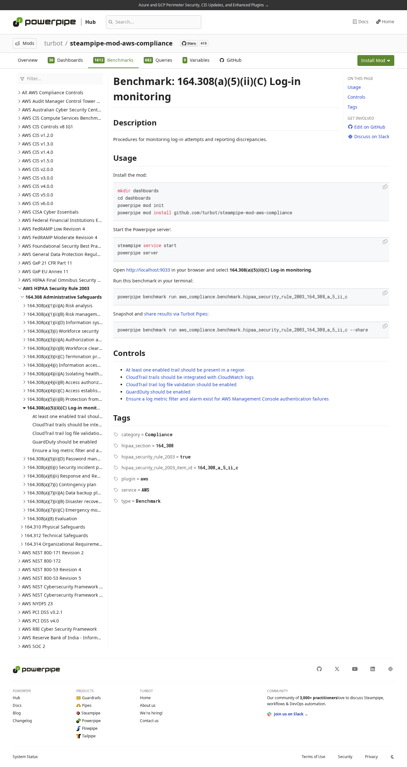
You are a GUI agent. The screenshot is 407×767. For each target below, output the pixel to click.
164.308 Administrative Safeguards (63, 297)
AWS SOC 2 (33, 646)
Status (25, 756)
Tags (352, 107)
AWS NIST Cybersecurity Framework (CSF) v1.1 (70, 587)
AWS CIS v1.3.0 (37, 144)
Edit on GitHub (369, 127)
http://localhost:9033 (148, 270)
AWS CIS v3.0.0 (37, 178)
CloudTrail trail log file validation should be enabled (87, 433)
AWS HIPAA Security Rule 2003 (56, 288)
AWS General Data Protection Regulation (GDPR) (72, 254)
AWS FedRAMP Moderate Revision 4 (59, 237)
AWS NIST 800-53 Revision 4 (51, 569)
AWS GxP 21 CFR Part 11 (47, 263)
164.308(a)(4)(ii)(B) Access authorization (68, 382)
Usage (354, 87)
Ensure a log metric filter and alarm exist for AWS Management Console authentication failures (227, 399)
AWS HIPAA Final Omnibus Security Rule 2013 (70, 280)
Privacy (371, 756)
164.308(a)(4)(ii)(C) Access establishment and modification (88, 390)
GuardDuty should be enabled (64, 442)
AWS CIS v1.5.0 (37, 161)
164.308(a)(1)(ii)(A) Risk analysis (60, 305)
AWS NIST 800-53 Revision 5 (51, 578)
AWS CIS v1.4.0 (37, 152)
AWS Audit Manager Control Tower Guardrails (70, 101)
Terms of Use (313, 756)
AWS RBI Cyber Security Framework (59, 629)
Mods (28, 43)
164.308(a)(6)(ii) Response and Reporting (70, 476)
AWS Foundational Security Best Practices (66, 246)
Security (345, 756)
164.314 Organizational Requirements (65, 544)
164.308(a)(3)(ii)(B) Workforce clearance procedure (80, 348)
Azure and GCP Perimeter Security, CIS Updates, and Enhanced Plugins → (204, 5)
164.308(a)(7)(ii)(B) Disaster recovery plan (70, 501)
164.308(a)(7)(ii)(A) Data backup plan (65, 493)
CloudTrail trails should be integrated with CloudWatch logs (96, 425)
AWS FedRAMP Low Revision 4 (53, 229)
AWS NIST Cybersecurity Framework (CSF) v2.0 (70, 595)
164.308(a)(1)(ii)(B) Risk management (65, 314)
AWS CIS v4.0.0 (37, 186)
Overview (28, 60)
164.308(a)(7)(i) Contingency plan (61, 484)
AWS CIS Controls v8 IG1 (47, 127)
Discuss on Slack (371, 136)
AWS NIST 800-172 (41, 561)
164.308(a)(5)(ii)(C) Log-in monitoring (67, 408)
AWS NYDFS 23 (37, 603)
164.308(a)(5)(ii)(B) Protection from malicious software (83, 399)
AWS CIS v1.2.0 (37, 135)
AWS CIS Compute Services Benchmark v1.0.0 (70, 118)
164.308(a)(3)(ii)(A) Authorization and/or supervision (81, 340)
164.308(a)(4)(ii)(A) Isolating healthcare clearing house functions (95, 374)
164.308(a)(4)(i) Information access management (78, 365)
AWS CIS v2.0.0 (37, 169)
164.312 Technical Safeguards (56, 535)
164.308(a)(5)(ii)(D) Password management (71, 459)
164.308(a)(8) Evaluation (52, 518)
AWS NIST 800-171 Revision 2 (53, 553)
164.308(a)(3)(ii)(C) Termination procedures (72, 356)
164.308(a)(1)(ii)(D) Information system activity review (83, 322)
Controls (356, 97)
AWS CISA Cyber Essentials (50, 212)
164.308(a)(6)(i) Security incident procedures (74, 467)
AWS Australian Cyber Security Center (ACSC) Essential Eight (86, 110)
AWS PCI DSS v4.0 (40, 621)
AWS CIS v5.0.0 (37, 195)
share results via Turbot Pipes (175, 314)
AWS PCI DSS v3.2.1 (42, 612)
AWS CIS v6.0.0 (37, 203)
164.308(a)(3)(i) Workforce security (63, 331)
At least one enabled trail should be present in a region (91, 416)
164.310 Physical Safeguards (54, 527)
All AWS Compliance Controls (52, 92)
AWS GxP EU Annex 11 (45, 271)
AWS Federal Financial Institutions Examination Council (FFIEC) (88, 220)
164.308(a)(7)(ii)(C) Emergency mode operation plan (81, 510)
